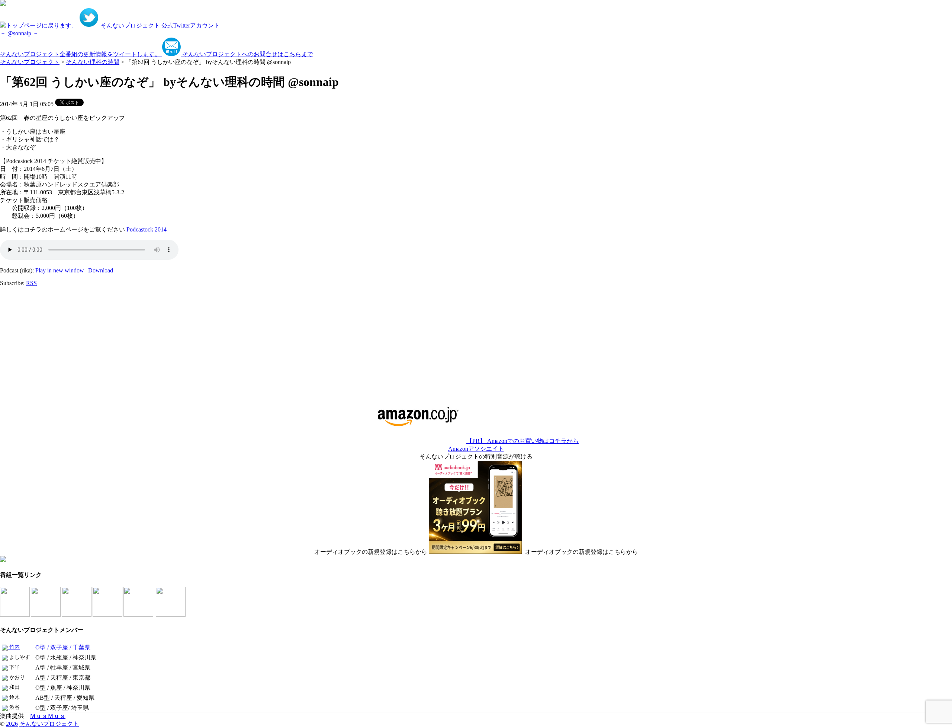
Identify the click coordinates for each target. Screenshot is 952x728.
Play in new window (59, 270)
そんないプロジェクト (30, 62)
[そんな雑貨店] (138, 615)
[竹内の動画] (171, 615)
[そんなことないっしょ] (15, 615)
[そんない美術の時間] (108, 615)
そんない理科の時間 (92, 62)
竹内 (14, 647)
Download (100, 270)
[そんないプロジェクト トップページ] (3, 4)
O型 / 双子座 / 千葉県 (62, 647)
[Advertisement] (46, 339)
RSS (31, 283)
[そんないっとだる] (46, 615)
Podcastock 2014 (146, 229)
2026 (12, 724)
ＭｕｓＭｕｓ (47, 716)
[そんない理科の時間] (77, 615)
